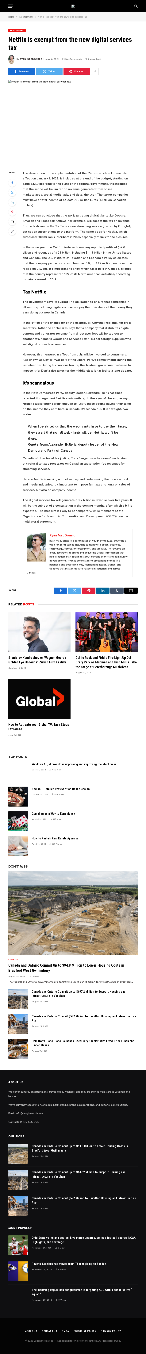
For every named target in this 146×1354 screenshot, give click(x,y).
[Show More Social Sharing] (95, 71)
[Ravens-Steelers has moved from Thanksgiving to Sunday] (18, 1271)
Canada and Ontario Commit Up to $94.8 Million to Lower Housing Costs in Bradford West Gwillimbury (66, 968)
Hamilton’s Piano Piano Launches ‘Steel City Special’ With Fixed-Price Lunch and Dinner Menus (83, 1043)
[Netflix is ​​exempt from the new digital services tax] (73, 122)
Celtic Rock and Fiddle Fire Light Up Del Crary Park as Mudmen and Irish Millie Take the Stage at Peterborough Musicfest (106, 662)
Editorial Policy (85, 1331)
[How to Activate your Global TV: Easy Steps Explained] (39, 699)
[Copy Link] (12, 231)
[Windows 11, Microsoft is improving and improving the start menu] (18, 772)
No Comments (73, 59)
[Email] (12, 221)
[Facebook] (12, 183)
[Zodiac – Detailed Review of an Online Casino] (18, 797)
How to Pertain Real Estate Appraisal (55, 838)
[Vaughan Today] (73, 6)
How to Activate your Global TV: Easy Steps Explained (38, 727)
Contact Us (49, 1331)
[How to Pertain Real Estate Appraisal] (18, 846)
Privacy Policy (111, 1331)
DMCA (65, 1331)
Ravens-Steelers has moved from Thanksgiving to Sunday (69, 1264)
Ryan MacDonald (31, 59)
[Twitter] (12, 192)
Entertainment (17, 31)
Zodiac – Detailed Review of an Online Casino (61, 789)
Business (13, 960)
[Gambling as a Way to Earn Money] (18, 821)
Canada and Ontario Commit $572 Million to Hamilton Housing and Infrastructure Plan (84, 1018)
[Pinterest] (12, 212)
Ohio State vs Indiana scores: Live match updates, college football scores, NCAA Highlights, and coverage (84, 1240)
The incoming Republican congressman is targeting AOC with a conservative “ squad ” (82, 1292)
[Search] (136, 6)
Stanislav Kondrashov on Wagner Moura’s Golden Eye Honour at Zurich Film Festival (37, 660)
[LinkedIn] (12, 202)
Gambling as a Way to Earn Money (53, 813)
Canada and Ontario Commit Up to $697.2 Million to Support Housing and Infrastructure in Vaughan (78, 994)
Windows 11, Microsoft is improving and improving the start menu (74, 764)
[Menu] (10, 6)
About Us (31, 1331)
